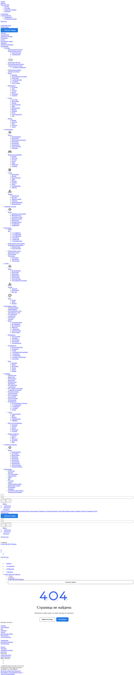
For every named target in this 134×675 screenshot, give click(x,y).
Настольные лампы (7, 634)
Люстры (3, 625)
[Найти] (8, 501)
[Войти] (1, 548)
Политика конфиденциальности (11, 671)
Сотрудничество (6, 637)
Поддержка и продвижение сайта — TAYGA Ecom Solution (12, 673)
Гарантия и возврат (10, 9)
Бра (2, 629)
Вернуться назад (47, 619)
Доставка (7, 8)
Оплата (6, 6)
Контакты (7, 11)
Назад (11, 576)
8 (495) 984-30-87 (6, 25)
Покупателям (5, 643)
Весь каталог (5, 635)
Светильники (5, 627)
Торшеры (3, 630)
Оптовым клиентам (10, 19)
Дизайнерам (8, 17)
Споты (3, 632)
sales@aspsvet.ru (6, 657)
